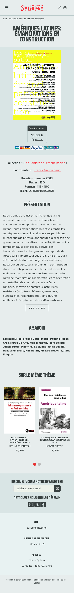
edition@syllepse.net (37, 528)
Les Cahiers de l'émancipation (34, 18)
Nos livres (11, 18)
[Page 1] (34, 464)
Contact (37, 583)
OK (57, 488)
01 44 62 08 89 (37, 544)
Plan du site (61, 580)
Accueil (5, 18)
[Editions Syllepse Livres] (32, 8)
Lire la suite (37, 308)
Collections (19, 18)
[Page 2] (39, 464)
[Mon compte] (59, 9)
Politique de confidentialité (44, 580)
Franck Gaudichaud (47, 170)
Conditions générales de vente (18, 580)
